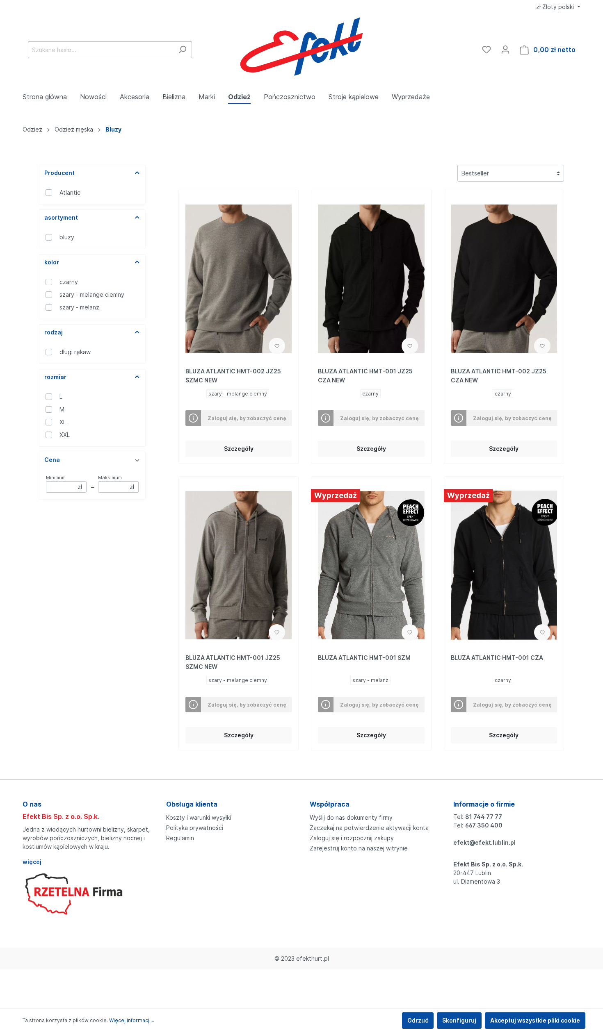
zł (555, 6)
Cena (52, 459)
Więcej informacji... (131, 1020)
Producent (59, 172)
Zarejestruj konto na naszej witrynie (359, 848)
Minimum (64, 482)
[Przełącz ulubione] (277, 346)
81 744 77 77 (483, 816)
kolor (51, 262)
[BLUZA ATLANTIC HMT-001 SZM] (371, 565)
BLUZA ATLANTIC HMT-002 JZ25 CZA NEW (498, 376)
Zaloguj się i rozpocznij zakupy (352, 837)
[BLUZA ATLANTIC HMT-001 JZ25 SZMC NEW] (238, 565)
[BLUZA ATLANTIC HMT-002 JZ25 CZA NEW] (504, 279)
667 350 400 (483, 825)
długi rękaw (75, 351)
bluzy (66, 237)
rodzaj (53, 332)
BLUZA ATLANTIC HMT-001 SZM (364, 657)
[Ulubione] (486, 49)
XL (62, 421)
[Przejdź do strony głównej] (301, 48)
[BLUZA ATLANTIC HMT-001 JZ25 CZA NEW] (371, 279)
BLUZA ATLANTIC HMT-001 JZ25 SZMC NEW (232, 662)
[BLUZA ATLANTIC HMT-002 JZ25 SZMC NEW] (238, 279)
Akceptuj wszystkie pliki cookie (535, 1020)
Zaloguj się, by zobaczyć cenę (247, 418)
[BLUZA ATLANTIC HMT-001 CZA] (504, 565)
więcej (32, 861)
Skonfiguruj (459, 1020)
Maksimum (116, 482)
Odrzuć (417, 1020)
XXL (64, 434)
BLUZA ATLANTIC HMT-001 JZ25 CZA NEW (365, 376)
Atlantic (69, 192)
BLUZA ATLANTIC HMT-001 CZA (497, 657)
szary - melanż (79, 307)
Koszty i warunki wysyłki (198, 817)
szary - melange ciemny (91, 294)
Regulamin (180, 837)
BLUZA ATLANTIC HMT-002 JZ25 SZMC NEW (233, 376)
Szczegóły (239, 448)
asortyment (61, 217)
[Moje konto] (505, 49)
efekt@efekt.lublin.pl (484, 842)
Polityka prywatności (194, 827)
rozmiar (55, 376)
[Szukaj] (182, 49)
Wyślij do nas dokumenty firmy (351, 817)
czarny (68, 281)
